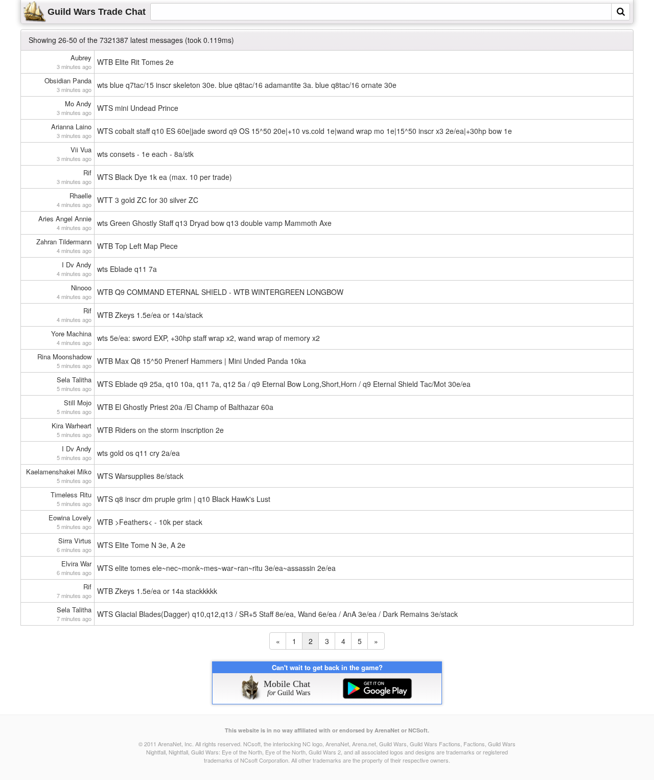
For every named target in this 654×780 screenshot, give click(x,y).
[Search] (620, 11)
